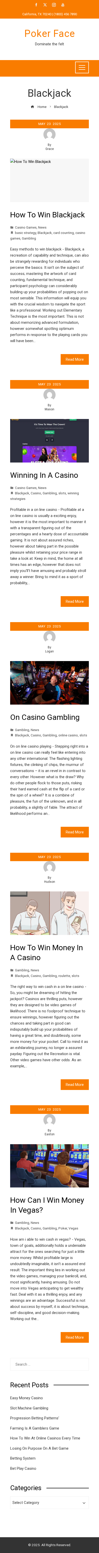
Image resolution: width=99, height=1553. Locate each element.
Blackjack (45, 233)
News (42, 227)
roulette (64, 976)
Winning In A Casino (44, 475)
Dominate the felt (49, 44)
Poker (62, 1228)
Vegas (73, 1228)
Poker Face (49, 33)
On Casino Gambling (45, 717)
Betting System (23, 1458)
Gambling (29, 238)
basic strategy (25, 233)
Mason (49, 409)
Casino (36, 493)
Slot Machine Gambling (29, 1408)
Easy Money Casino (26, 1398)
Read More (75, 359)
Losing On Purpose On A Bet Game (39, 1448)
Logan (49, 651)
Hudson (49, 882)
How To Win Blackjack (47, 214)
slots (62, 493)
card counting (63, 233)
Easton (50, 1134)
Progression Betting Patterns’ (34, 1418)
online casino (68, 735)
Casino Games (26, 227)
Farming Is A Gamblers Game (34, 1428)
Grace (49, 149)
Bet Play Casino (23, 1468)
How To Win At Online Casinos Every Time (45, 1438)
